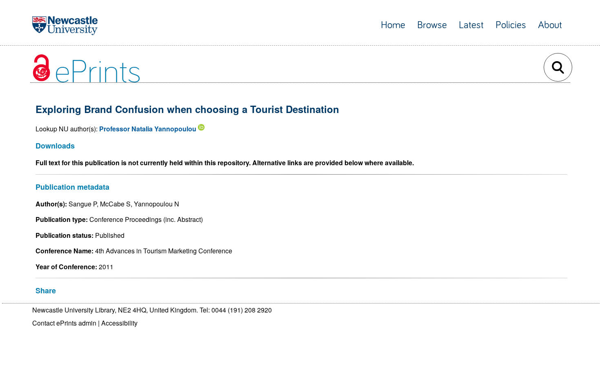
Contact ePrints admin (64, 323)
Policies (511, 25)
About (550, 25)
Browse (432, 25)
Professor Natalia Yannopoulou (147, 128)
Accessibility (119, 323)
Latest (471, 25)
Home (393, 25)
